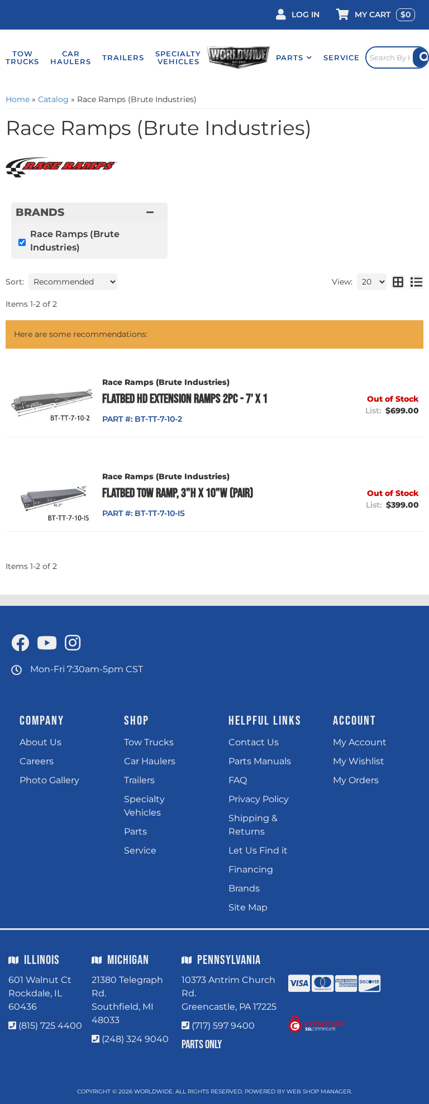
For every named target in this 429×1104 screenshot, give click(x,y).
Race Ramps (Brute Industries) (75, 241)
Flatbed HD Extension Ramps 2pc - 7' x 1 (185, 399)
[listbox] (72, 281)
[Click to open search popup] (397, 57)
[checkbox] (22, 242)
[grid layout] (398, 281)
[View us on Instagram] (72, 643)
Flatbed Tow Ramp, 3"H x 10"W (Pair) (177, 493)
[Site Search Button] (420, 57)
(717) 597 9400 (223, 1025)
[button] (294, 57)
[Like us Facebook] (20, 643)
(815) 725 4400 (50, 1025)
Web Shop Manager (319, 1091)
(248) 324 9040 (135, 1039)
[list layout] (416, 281)
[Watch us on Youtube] (47, 643)
